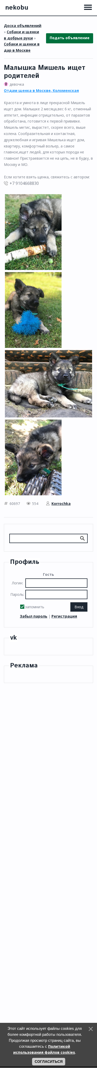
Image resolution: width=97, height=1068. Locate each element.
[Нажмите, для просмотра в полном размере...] (33, 231)
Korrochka (61, 503)
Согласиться (49, 1061)
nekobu (16, 7)
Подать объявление (69, 38)
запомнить (34, 606)
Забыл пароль (33, 616)
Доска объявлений (22, 25)
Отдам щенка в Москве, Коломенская (41, 90)
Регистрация (64, 616)
